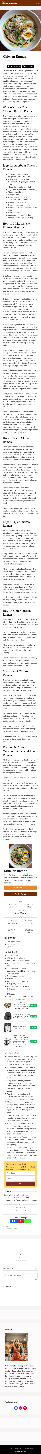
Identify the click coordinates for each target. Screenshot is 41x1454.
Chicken (7, 1226)
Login (36, 1268)
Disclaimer (10, 1448)
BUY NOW (33, 1005)
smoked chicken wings (11, 1228)
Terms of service (29, 1448)
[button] (36, 3)
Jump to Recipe (15, 66)
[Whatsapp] (27, 1221)
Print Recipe (29, 66)
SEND (20, 1183)
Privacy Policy (19, 1448)
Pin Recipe (22, 894)
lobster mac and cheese (11, 1231)
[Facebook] (13, 1221)
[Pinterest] (20, 1221)
